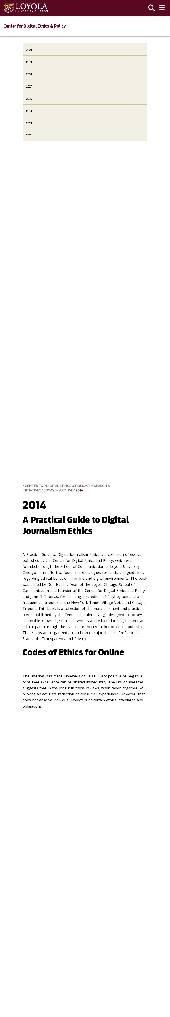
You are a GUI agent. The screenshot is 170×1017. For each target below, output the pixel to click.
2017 (29, 86)
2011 (28, 135)
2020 (29, 50)
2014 (79, 490)
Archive (66, 490)
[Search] (151, 8)
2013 (29, 123)
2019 (29, 62)
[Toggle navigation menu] (162, 8)
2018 (29, 74)
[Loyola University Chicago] (26, 8)
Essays (50, 490)
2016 (29, 99)
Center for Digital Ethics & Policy (35, 26)
